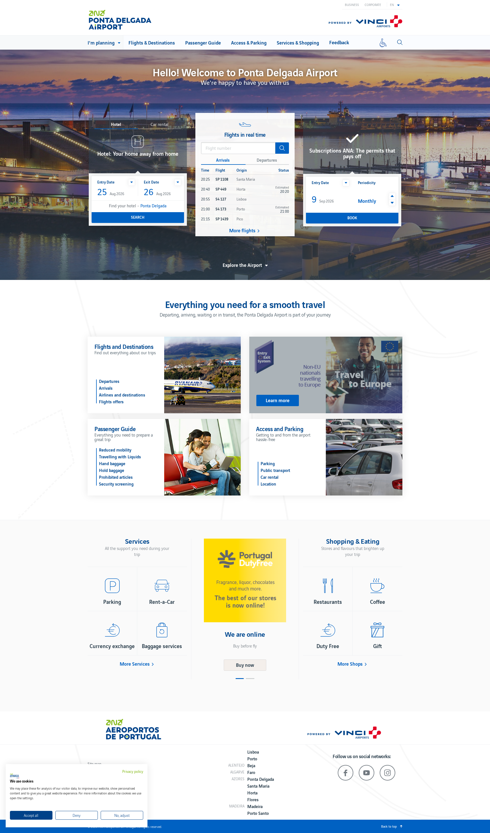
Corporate (373, 4)
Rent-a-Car (162, 602)
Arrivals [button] (223, 160)
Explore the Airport (242, 264)
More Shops (350, 663)
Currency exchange (112, 646)
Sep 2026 (323, 198)
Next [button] (295, 604)
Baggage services (162, 646)
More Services (135, 663)
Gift (377, 646)
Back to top (389, 826)
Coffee (377, 602)
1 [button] (240, 678)
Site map (94, 763)
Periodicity (366, 182)
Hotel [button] (116, 124)
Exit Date (151, 182)
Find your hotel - (137, 205)
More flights (242, 230)
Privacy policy (132, 771)
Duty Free (327, 646)
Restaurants (328, 602)
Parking (112, 602)
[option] (245, 588)
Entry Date (106, 182)
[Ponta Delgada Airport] (120, 17)
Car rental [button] (159, 124)
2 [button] (250, 678)
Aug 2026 (110, 192)
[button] (395, 4)
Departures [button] (267, 160)
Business (352, 4)
